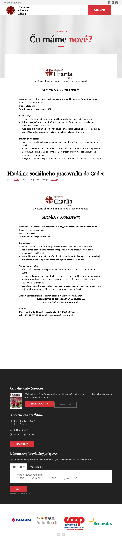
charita (16, 179)
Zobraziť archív (65, 404)
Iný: (67, 478)
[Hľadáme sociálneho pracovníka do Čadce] (61, 133)
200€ (53, 478)
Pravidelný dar (36, 466)
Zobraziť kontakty (22, 444)
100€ (37, 478)
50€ (22, 478)
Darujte (18, 489)
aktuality (54, 179)
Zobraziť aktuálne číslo (39, 404)
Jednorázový (18, 466)
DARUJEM (99, 10)
